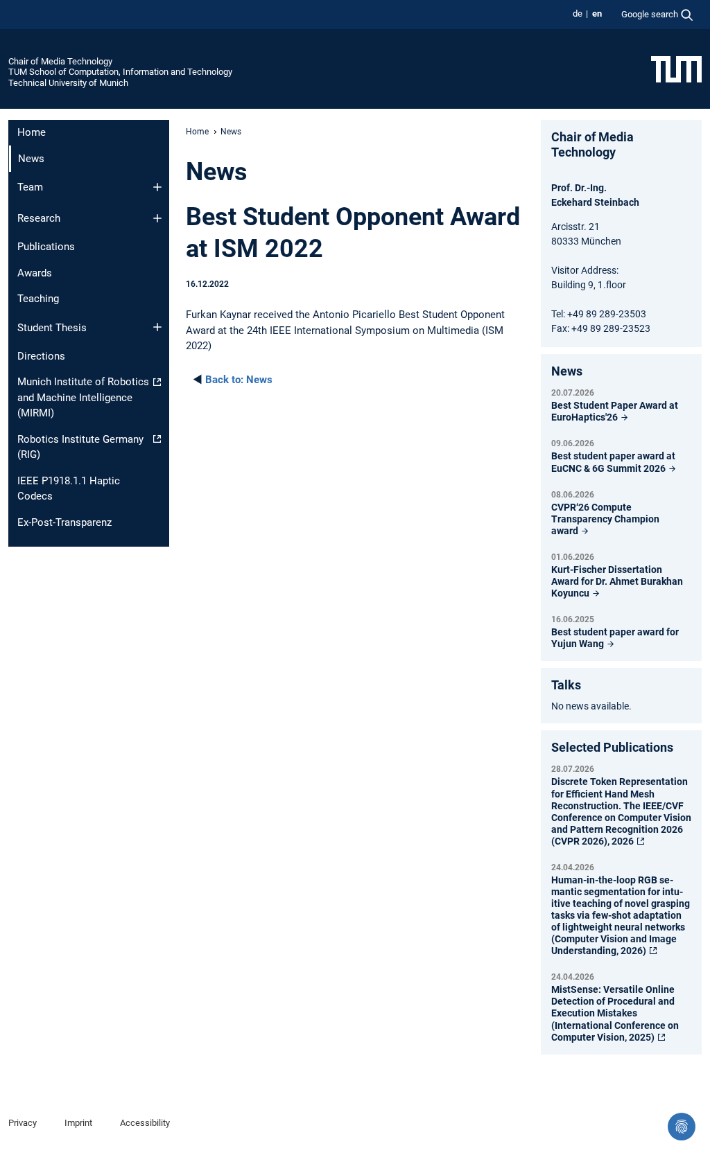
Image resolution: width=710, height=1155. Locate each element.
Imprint (78, 1123)
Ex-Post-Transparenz (64, 522)
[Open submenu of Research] (157, 218)
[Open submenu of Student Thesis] (157, 327)
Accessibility (145, 1123)
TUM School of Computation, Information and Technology (120, 72)
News (238, 379)
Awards (34, 273)
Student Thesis (52, 327)
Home (31, 132)
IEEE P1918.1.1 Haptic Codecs (68, 489)
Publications (46, 246)
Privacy (22, 1123)
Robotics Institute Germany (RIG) (80, 447)
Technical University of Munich (68, 83)
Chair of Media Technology (60, 61)
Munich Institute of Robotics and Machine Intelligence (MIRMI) (83, 397)
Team (30, 187)
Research (38, 218)
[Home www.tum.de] (676, 68)
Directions (41, 356)
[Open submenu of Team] (157, 187)
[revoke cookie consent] (681, 1126)
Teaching (38, 298)
